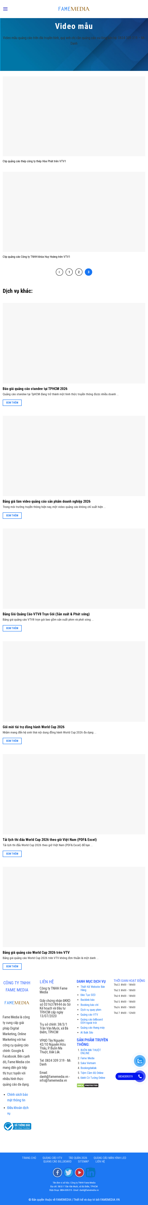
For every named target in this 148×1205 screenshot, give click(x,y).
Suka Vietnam (88, 1063)
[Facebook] (57, 1172)
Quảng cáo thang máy (92, 1027)
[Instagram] (68, 1172)
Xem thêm (12, 402)
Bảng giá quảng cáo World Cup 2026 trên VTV (36, 952)
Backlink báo (87, 1000)
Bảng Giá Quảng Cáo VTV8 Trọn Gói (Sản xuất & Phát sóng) (46, 614)
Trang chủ (29, 1158)
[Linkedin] (90, 1172)
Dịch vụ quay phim (90, 1009)
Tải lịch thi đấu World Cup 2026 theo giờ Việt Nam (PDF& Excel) (50, 839)
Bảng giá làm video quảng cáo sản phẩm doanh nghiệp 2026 (46, 501)
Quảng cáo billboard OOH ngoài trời (91, 1021)
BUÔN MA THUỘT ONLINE (90, 1051)
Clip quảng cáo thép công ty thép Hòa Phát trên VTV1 (34, 161)
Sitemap (83, 1161)
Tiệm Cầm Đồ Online (91, 1073)
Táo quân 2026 (78, 1158)
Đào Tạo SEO (87, 995)
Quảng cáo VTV (89, 1014)
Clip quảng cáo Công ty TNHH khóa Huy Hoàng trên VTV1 (36, 256)
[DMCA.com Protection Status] (88, 1085)
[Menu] (5, 9)
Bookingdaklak (88, 1068)
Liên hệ (100, 1161)
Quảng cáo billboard (57, 1161)
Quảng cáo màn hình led (110, 1158)
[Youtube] (79, 1172)
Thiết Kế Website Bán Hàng (92, 988)
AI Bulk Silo (86, 1032)
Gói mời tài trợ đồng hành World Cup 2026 (33, 727)
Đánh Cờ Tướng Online (92, 1077)
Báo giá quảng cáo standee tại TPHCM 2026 (35, 389)
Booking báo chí (89, 1005)
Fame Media (87, 1058)
